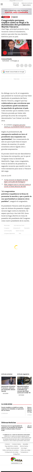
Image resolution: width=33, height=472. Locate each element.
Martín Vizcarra (20, 230)
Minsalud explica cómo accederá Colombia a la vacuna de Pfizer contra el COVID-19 (23, 389)
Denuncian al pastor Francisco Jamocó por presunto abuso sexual (8, 388)
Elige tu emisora (27, 5)
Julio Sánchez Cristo (19, 225)
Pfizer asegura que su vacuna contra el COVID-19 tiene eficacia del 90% (17, 185)
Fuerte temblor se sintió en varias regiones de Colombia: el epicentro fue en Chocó (12, 409)
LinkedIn (26, 65)
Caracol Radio (8, 4)
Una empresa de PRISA (16, 459)
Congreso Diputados (9, 233)
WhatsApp (30, 65)
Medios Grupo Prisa (16, 463)
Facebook (17, 65)
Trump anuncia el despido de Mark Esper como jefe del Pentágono (16, 181)
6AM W (15, 17)
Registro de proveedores (12, 448)
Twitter (22, 65)
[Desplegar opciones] (28, 52)
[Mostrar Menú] (1, 4)
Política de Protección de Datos (11, 450)
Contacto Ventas (16, 444)
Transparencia (24, 452)
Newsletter (25, 444)
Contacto (7, 444)
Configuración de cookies (11, 452)
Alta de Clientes (24, 446)
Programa (15, 4)
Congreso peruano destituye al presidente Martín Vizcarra (17, 126)
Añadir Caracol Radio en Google (15, 72)
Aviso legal (24, 448)
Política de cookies (25, 450)
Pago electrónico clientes (11, 446)
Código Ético (16, 454)
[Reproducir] (5, 53)
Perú (20, 233)
